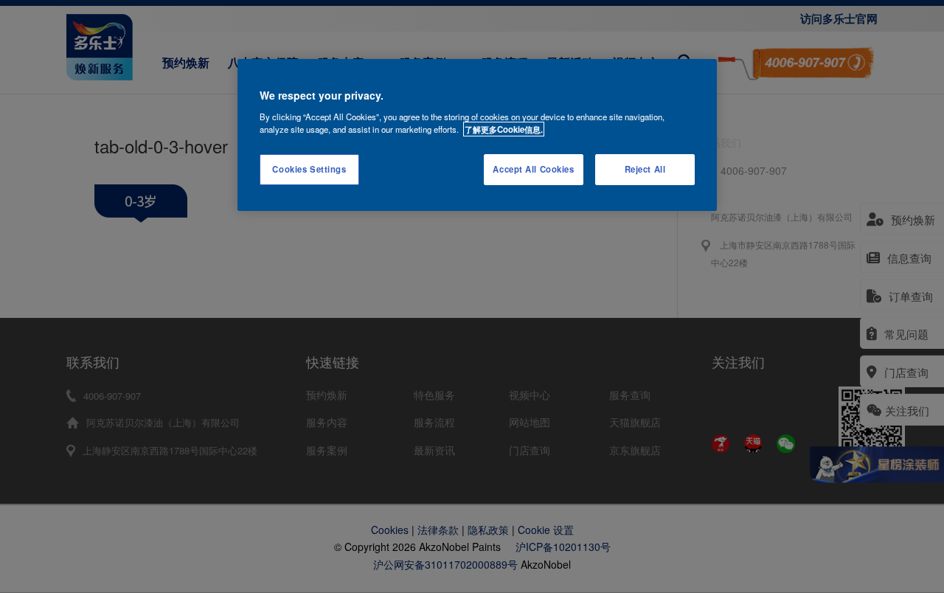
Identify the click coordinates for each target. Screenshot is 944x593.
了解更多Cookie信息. (504, 129)
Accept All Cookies (533, 169)
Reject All (645, 169)
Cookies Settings (309, 169)
